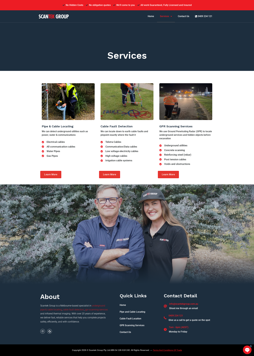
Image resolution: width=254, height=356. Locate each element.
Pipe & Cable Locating (57, 126)
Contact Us (183, 16)
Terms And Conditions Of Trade (167, 350)
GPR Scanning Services (175, 126)
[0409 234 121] (165, 318)
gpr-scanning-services (96, 309)
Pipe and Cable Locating (132, 311)
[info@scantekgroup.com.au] (165, 306)
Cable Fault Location (130, 318)
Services (164, 16)
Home (151, 16)
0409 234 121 (176, 315)
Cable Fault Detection (117, 126)
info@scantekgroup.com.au (183, 303)
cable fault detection (73, 309)
